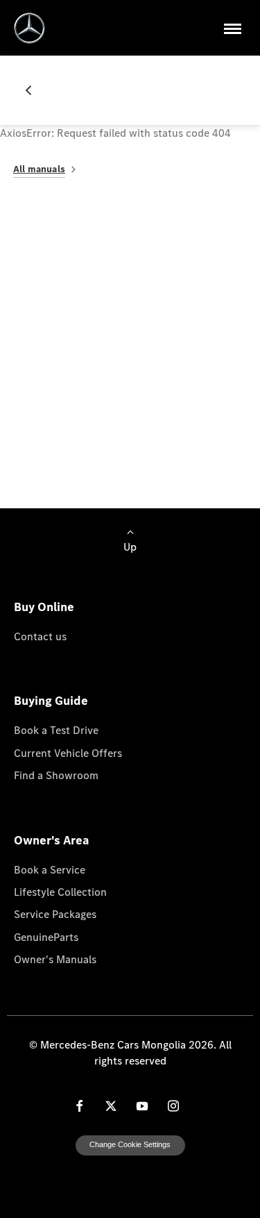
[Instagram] (173, 1106)
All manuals (39, 169)
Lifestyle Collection (60, 892)
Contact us (40, 636)
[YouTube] (142, 1106)
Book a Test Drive (56, 730)
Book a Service (49, 869)
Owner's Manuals (55, 959)
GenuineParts (46, 937)
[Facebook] (79, 1106)
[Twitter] (111, 1106)
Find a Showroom (56, 775)
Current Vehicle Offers (68, 753)
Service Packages (55, 914)
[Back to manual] (34, 90)
